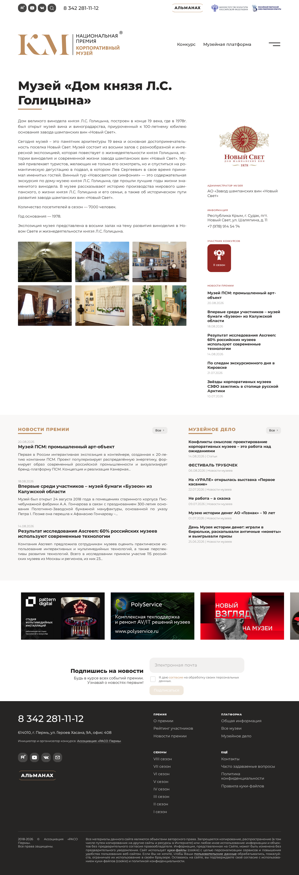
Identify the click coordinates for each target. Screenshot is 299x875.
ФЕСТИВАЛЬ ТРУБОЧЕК (213, 465)
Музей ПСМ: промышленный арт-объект (66, 446)
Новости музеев (220, 470)
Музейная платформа (227, 44)
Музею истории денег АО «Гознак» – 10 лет (232, 513)
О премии (163, 721)
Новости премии (170, 736)
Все (158, 430)
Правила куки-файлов (242, 786)
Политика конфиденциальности (242, 776)
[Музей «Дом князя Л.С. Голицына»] (275, 55)
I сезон (160, 812)
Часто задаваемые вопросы (248, 766)
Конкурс (186, 44)
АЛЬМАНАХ (187, 8)
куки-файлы (176, 850)
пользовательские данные (215, 854)
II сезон (160, 804)
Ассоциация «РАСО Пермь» (99, 741)
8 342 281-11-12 (81, 8)
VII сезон (162, 766)
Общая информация (241, 721)
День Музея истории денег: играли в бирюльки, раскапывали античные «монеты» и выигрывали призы (235, 531)
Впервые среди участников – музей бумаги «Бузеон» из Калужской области (243, 316)
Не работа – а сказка (210, 498)
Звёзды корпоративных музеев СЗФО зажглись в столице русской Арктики (242, 386)
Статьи (212, 456)
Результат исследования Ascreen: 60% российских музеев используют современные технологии (241, 342)
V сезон (160, 781)
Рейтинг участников (173, 728)
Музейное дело (236, 736)
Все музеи (231, 728)
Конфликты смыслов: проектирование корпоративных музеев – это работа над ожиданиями (230, 446)
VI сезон (161, 774)
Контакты (230, 759)
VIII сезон (162, 759)
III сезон (161, 796)
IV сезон (161, 789)
